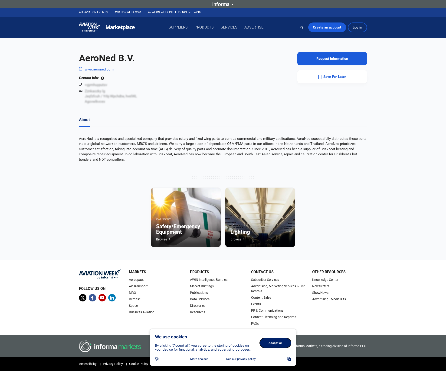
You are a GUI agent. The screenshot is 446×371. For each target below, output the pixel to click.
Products (204, 27)
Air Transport (138, 286)
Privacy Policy (113, 364)
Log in (357, 27)
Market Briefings (202, 286)
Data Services (200, 299)
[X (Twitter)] (82, 297)
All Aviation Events (93, 12)
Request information (332, 59)
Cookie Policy (138, 364)
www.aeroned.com (99, 69)
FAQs (255, 323)
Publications (199, 292)
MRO (132, 292)
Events (256, 304)
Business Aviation (141, 312)
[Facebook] (92, 297)
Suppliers (178, 27)
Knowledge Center (325, 279)
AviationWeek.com (128, 12)
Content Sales (261, 297)
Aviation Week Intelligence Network (175, 12)
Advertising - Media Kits (329, 299)
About (84, 119)
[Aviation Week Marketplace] (107, 27)
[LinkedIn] (112, 297)
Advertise (253, 27)
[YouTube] (102, 297)
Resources (197, 312)
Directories (197, 305)
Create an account (327, 27)
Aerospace (136, 279)
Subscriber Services (265, 279)
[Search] (302, 27)
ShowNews (320, 292)
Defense (135, 299)
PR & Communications (267, 310)
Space (133, 305)
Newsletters (320, 286)
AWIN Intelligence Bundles (208, 279)
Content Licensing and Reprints (273, 317)
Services (229, 27)
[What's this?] (102, 78)
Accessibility (88, 364)
